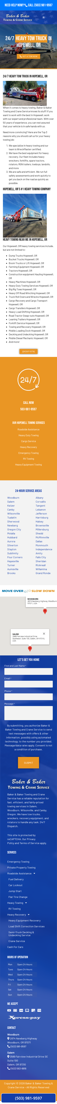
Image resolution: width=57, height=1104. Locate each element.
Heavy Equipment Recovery (24, 920)
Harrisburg (42, 517)
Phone (8, 691)
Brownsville (42, 525)
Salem (10, 501)
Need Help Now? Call (19, 5)
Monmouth (42, 545)
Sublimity (12, 553)
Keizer (11, 505)
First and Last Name (15, 666)
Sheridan (41, 561)
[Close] (44, 633)
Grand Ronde (43, 573)
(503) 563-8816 (18, 1068)
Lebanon (41, 509)
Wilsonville (13, 513)
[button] (45, 611)
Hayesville (13, 561)
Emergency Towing (28, 452)
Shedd (39, 533)
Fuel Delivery (16, 879)
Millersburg (42, 529)
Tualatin (12, 517)
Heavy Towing (15, 902)
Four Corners (15, 557)
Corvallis (41, 501)
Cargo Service (28, 441)
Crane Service (16, 941)
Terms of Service (29, 843)
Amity (39, 553)
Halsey (39, 521)
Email (7, 678)
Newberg (12, 525)
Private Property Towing (21, 867)
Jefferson (41, 513)
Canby (10, 509)
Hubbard (12, 537)
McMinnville (42, 537)
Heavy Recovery (28, 446)
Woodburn (13, 497)
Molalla (11, 533)
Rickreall (41, 565)
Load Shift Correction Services (26, 926)
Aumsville (12, 569)
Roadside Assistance (28, 429)
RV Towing (28, 458)
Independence (44, 549)
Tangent (40, 505)
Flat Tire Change (17, 896)
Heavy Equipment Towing (28, 464)
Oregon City (14, 529)
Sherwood (13, 521)
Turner (11, 565)
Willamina (41, 569)
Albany (39, 497)
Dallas (39, 541)
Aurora (11, 541)
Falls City (41, 557)
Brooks (11, 573)
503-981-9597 (28, 409)
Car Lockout (15, 885)
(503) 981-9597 (43, 5)
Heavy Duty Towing (29, 435)
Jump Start (15, 891)
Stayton (11, 549)
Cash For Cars (15, 946)
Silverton (12, 545)
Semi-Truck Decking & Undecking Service (21, 934)
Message (9, 704)
